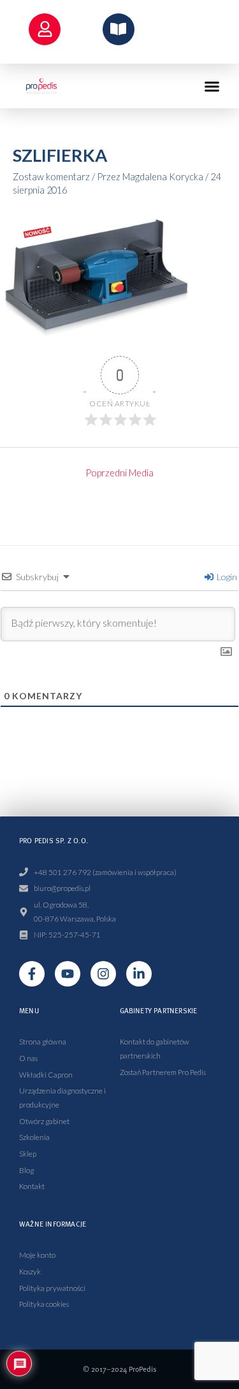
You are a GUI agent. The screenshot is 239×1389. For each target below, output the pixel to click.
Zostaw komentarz (51, 176)
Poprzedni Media (119, 472)
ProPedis (143, 1369)
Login (226, 576)
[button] (212, 86)
